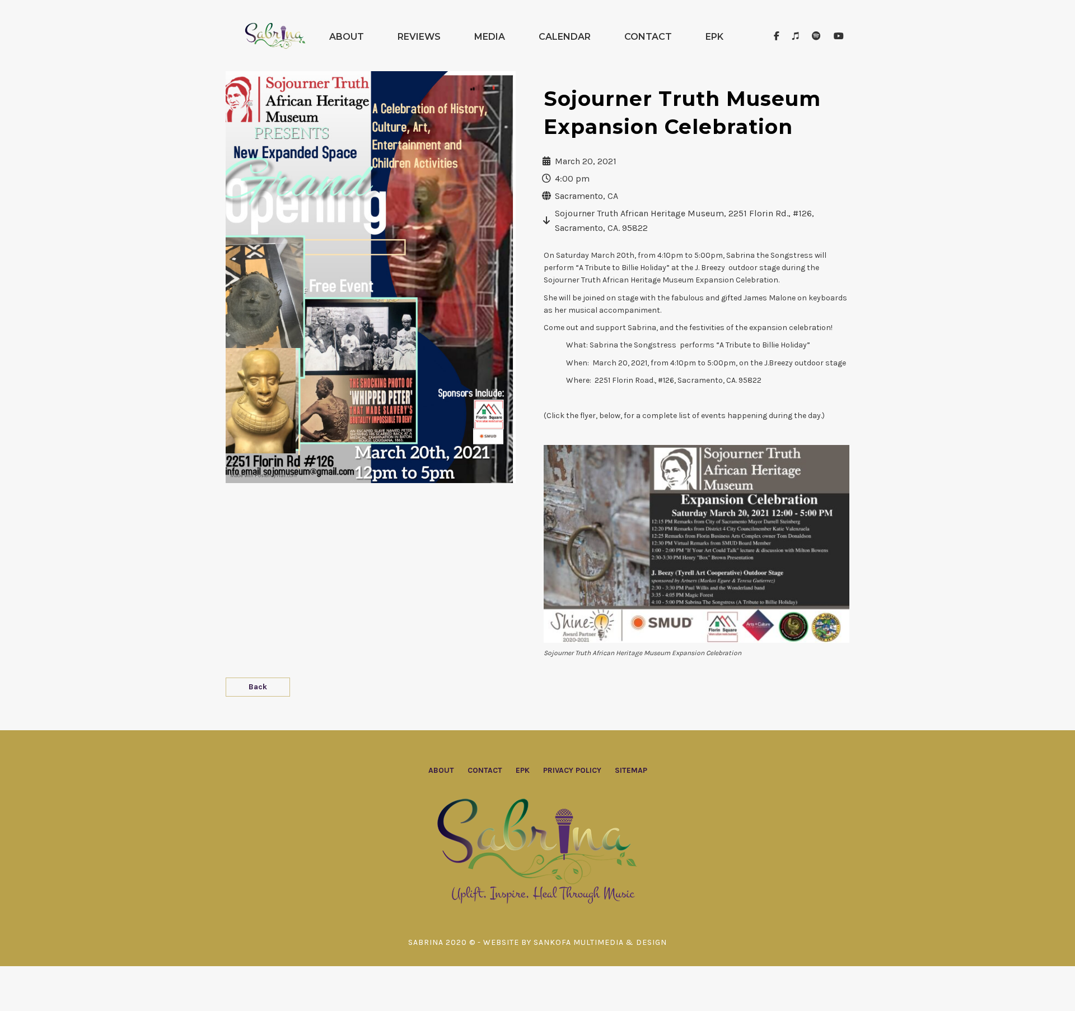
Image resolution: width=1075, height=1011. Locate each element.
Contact (648, 36)
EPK (714, 36)
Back (258, 687)
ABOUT (441, 770)
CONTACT (485, 770)
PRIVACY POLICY (572, 770)
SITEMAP (631, 770)
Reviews (419, 36)
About (346, 36)
